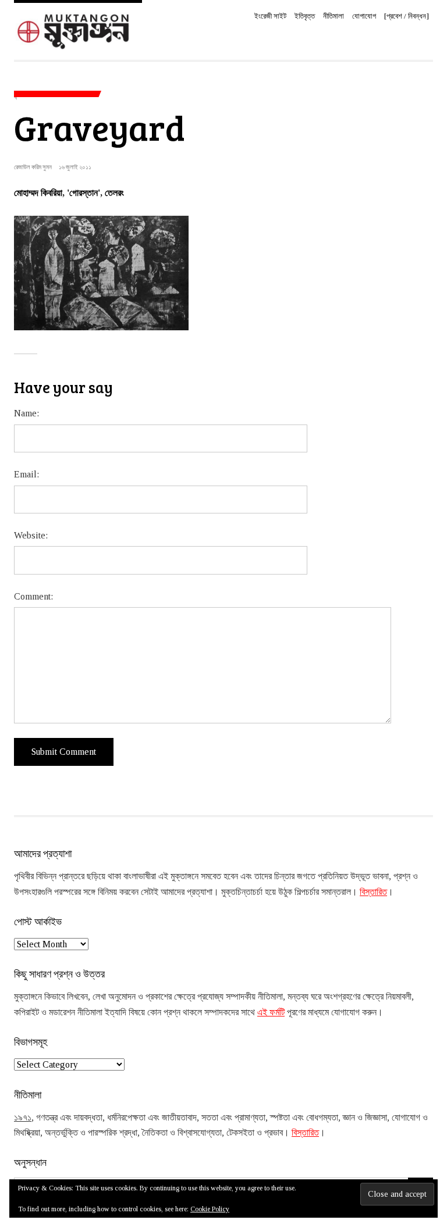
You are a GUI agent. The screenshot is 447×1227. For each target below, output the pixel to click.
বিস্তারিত (373, 892)
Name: (26, 413)
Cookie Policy (209, 1209)
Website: (31, 535)
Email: (26, 474)
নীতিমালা (333, 16)
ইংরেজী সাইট (270, 16)
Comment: (33, 596)
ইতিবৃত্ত (305, 16)
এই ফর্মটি (271, 1012)
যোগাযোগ (364, 16)
